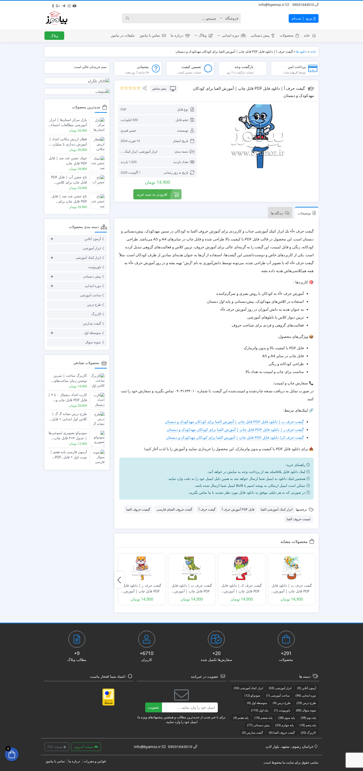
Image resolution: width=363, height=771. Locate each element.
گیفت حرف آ (207, 509)
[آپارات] (80, 5)
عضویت (153, 707)
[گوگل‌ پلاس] (58, 5)
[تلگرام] (64, 5)
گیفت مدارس (92, 323)
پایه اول (259, 710)
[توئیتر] (47, 5)
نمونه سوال (93, 342)
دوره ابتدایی (230, 35)
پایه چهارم (284, 725)
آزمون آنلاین (92, 238)
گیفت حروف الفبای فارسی (174, 509)
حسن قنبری (128, 130)
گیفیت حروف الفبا (138, 509)
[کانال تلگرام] (76, 81)
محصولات (287, 35)
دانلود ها (301, 51)
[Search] (127, 18)
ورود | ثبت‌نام (302, 18)
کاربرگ (96, 314)
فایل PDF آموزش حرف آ (238, 509)
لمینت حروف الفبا (298, 519)
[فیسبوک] (53, 5)
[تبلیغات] (76, 91)
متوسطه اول (92, 332)
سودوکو (252, 695)
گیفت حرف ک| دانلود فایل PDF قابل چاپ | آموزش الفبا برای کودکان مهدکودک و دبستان (235, 437)
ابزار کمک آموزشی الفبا (277, 509)
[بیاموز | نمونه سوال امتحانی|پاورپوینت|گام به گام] (56, 18)
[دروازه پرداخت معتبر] (108, 697)
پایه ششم (263, 718)
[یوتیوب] (75, 5)
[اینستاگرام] (69, 5)
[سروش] (85, 5)
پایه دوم (308, 718)
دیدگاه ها (277, 213)
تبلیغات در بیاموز (123, 35)
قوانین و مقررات (94, 761)
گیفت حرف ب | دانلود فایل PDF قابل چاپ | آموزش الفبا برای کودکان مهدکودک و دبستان (234, 421)
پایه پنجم (308, 725)
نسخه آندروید (84, 746)
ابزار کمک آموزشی (125, 151)
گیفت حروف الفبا (282, 732)
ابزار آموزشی (148, 151)
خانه (307, 35)
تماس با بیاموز (150, 35)
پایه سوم (286, 718)
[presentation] (119, 580)
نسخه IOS (55, 746)
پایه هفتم (240, 718)
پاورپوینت (94, 267)
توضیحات (304, 213)
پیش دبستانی (260, 35)
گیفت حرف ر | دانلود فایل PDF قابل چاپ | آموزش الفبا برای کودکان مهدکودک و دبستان (235, 429)
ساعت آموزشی (90, 295)
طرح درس (94, 304)
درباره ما (177, 35)
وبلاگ (203, 35)
